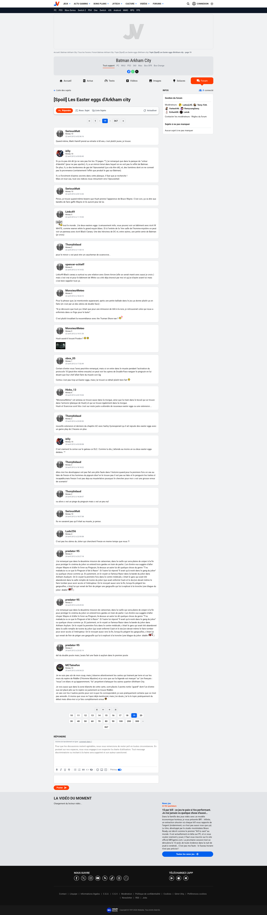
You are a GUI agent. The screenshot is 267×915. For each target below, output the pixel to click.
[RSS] (104, 878)
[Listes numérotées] (79, 769)
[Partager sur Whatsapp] (132, 71)
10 (71, 715)
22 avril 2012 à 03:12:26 (74, 194)
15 (106, 715)
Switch (103, 10)
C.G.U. (106, 894)
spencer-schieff (74, 264)
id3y (68, 151)
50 (85, 721)
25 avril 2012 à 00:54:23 (74, 670)
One (95, 10)
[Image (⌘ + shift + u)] (101, 769)
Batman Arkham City (69, 52)
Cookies (167, 894)
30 (71, 721)
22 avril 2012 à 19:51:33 (74, 334)
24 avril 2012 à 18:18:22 (74, 467)
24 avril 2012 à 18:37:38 (74, 516)
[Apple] (178, 878)
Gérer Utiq (179, 894)
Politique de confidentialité (147, 894)
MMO (125, 10)
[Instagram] (90, 878)
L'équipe (73, 894)
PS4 (90, 10)
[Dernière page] (115, 709)
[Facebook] (76, 878)
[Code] (87, 769)
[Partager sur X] (137, 71)
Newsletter (127, 898)
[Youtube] (97, 878)
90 (113, 721)
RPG (132, 10)
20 (141, 715)
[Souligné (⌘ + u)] (65, 769)
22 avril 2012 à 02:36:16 (74, 136)
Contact (62, 894)
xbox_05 (70, 358)
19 (105, 121)
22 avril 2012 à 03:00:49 (74, 156)
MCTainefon (72, 665)
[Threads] (119, 878)
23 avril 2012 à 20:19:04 (74, 395)
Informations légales (90, 894)
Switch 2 (82, 10)
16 (113, 715)
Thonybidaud (73, 244)
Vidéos (143, 4)
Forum (204, 80)
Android (117, 10)
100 (121, 721)
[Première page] (97, 709)
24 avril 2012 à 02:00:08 (74, 444)
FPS (138, 10)
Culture (130, 4)
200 (129, 721)
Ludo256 (70, 531)
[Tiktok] (111, 878)
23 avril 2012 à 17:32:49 (74, 364)
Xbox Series (70, 10)
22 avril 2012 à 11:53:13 (74, 250)
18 (127, 715)
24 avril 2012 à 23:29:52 (74, 605)
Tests (112, 80)
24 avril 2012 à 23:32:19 (74, 650)
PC (55, 10)
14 (99, 715)
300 (137, 721)
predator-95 (72, 551)
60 (92, 721)
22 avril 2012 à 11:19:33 (74, 217)
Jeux (65, 4)
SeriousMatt (72, 131)
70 (99, 721)
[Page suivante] (109, 709)
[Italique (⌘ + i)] (61, 769)
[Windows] (185, 878)
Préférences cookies (197, 894)
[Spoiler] (91, 769)
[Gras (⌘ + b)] (57, 769)
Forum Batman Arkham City (102, 52)
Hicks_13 (70, 389)
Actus (90, 80)
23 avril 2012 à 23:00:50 (74, 421)
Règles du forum (199, 116)
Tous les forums (84, 52)
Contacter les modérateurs (177, 116)
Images (157, 80)
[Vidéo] (105, 769)
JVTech (116, 4)
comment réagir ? (85, 742)
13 (92, 715)
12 (85, 715)
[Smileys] (97, 769)
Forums (157, 4)
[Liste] (75, 769)
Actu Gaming (81, 4)
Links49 (70, 211)
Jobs (145, 898)
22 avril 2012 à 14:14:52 (74, 270)
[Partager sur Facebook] (128, 71)
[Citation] (83, 769)
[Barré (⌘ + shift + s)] (69, 769)
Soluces (181, 80)
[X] (83, 878)
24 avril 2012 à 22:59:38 (74, 536)
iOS (109, 10)
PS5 (60, 10)
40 (78, 721)
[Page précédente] (103, 709)
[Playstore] (171, 878)
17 (120, 715)
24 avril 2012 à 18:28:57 (74, 497)
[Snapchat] (126, 878)
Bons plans (100, 4)
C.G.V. (115, 894)
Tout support (109, 65)
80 (106, 721)
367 (116, 121)
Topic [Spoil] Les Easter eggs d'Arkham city (131, 52)
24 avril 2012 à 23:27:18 (74, 556)
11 (78, 715)
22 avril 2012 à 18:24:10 (74, 296)
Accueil (57, 52)
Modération (126, 894)
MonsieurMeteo (74, 290)
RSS (137, 898)
